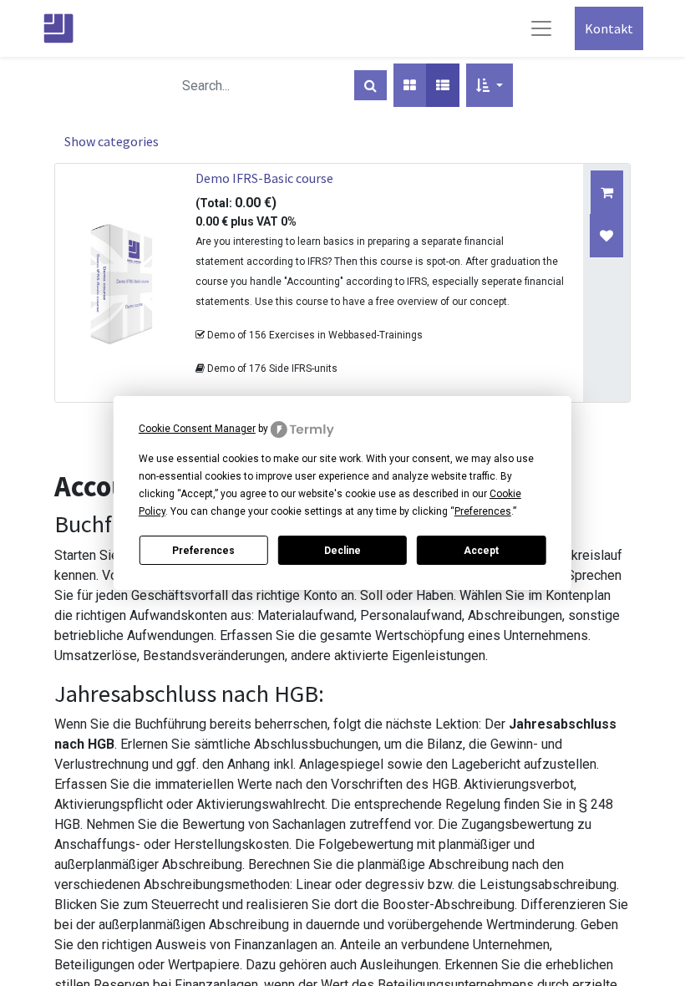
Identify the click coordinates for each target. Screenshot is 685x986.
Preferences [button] (482, 511)
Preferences (203, 551)
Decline (342, 551)
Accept (481, 551)
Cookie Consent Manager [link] (197, 429)
